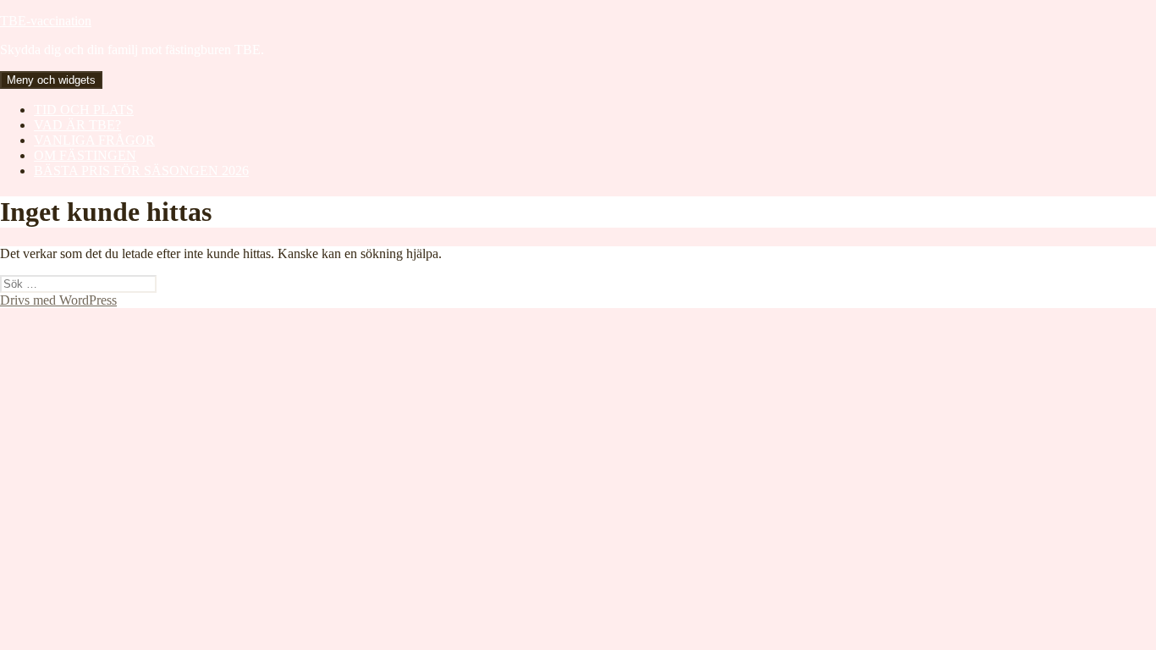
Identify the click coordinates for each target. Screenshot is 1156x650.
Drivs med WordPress (58, 300)
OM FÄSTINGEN (85, 155)
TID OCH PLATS (84, 109)
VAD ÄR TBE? (77, 125)
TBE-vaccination (45, 21)
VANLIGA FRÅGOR (94, 140)
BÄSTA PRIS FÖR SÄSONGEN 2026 (141, 170)
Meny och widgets (51, 80)
